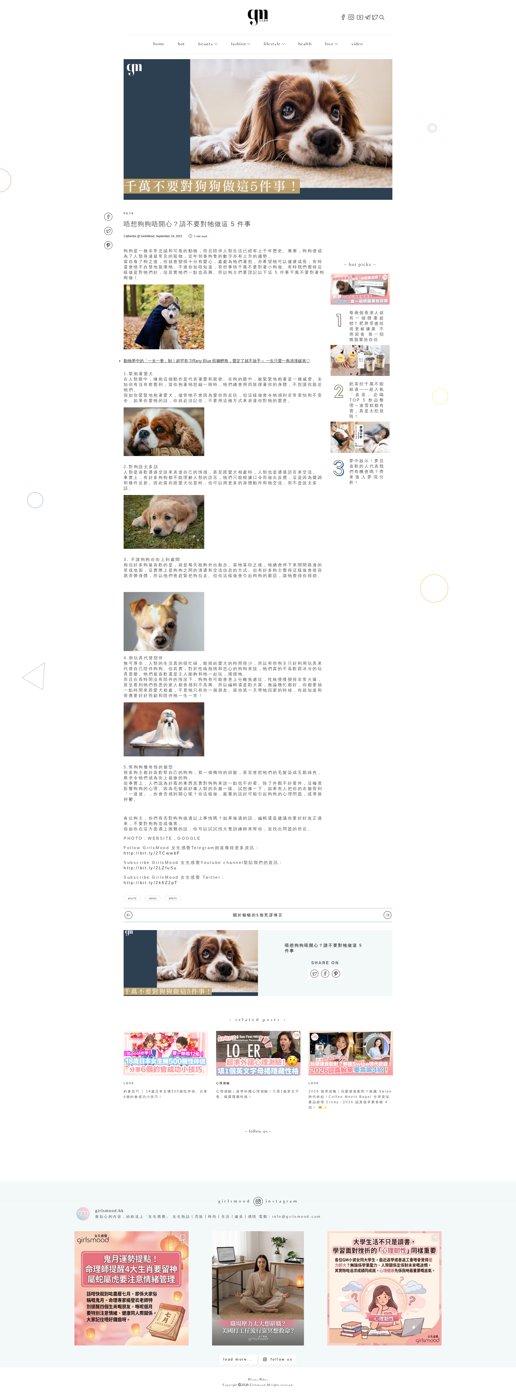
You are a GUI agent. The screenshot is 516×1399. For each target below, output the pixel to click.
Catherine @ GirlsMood (139, 236)
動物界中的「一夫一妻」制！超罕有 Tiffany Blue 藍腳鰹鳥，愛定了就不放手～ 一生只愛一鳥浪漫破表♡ (217, 360)
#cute (132, 898)
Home (158, 44)
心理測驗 (223, 1083)
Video (357, 44)
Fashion (238, 44)
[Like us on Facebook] (343, 17)
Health (304, 44)
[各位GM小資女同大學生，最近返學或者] (384, 1288)
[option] (166, 1066)
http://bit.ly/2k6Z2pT (151, 882)
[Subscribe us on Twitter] (375, 17)
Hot (181, 44)
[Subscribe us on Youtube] (360, 17)
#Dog (152, 898)
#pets (173, 898)
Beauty (205, 44)
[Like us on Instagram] (351, 17)
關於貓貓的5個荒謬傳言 (258, 915)
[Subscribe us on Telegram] (368, 17)
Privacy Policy (258, 1380)
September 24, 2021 (169, 236)
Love (329, 44)
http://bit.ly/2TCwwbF (152, 853)
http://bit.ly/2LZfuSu (150, 868)
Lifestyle (272, 44)
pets (129, 213)
